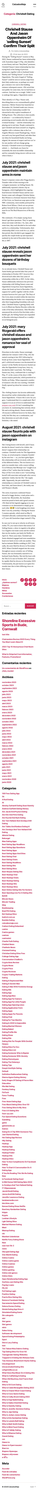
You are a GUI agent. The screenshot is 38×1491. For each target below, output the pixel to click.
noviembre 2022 (9, 719)
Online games (8, 1267)
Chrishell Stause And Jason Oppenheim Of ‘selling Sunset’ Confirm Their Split (19, 37)
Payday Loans (8, 1285)
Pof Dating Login (9, 1291)
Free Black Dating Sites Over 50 (15, 1104)
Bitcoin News (7, 899)
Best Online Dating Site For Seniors (17, 890)
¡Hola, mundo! (8, 671)
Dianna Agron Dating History (14, 1077)
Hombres (6, 588)
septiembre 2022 (9, 725)
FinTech (5, 1092)
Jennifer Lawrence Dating (13, 1197)
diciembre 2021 (8, 752)
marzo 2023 (7, 706)
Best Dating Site (9, 866)
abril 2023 (6, 703)
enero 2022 (7, 749)
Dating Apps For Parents (12, 1014)
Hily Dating (6, 1140)
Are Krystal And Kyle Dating (14, 818)
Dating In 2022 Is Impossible (14, 1023)
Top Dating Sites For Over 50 (14, 1352)
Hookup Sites (7, 1159)
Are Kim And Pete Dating (12, 815)
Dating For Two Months (12, 1020)
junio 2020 (6, 782)
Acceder (5, 1469)
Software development (12, 1333)
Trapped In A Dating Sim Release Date (18, 1358)
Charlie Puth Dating (10, 941)
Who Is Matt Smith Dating (13, 1424)
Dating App (6, 993)
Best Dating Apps (9, 850)
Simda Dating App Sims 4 (12, 1309)
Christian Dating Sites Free (13, 953)
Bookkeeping (7, 908)
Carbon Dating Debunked (13, 926)
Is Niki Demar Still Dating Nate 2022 (17, 1182)
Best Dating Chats (9, 859)
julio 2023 (6, 694)
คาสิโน (4, 1457)
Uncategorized (8, 1364)
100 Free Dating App (10, 793)
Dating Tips (7, 1065)
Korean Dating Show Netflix (13, 1206)
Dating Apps (7, 1011)
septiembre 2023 (9, 688)
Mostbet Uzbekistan (10, 1237)
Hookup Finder (8, 1153)
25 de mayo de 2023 (20, 54)
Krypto (5, 1215)
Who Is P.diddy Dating (11, 1430)
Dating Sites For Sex (10, 1047)
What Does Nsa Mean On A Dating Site (18, 1373)
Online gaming (8, 1270)
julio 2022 (6, 731)
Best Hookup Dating (10, 881)
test (3, 1346)
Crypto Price (7, 968)
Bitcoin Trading (8, 902)
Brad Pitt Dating (8, 911)
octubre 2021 (7, 758)
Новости (6, 1442)
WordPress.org (8, 1478)
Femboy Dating (8, 1089)
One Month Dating (10, 1255)
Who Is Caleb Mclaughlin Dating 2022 (18, 1388)
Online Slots (7, 1276)
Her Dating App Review (12, 1137)
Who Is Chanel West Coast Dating (16, 1391)
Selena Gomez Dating (11, 1306)
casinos (5, 935)
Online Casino (8, 1258)
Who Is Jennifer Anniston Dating (16, 1409)
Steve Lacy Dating (10, 1342)
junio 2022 (6, 734)
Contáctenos (7, 596)
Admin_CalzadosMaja (21, 51)
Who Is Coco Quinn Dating (13, 1394)
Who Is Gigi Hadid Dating (12, 1400)
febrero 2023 (7, 709)
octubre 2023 (8, 685)
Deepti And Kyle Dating (12, 1068)
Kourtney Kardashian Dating (14, 1209)
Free (4, 1098)
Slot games (7, 1324)
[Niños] (26, 584)
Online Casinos (8, 1264)
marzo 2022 (7, 743)
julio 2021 (6, 767)
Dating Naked (7, 1029)
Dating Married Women (12, 1026)
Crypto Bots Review (10, 962)
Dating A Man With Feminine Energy (17, 987)
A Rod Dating (7, 799)
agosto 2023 (7, 691)
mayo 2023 (7, 700)
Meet (4, 1227)
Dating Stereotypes (10, 1059)
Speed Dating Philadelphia (13, 1336)
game (4, 1123)
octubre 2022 (8, 722)
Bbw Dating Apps (9, 841)
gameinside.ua (8, 1126)
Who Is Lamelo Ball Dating (13, 1421)
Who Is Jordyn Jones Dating (14, 1415)
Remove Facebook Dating (13, 1300)
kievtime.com (8, 1203)
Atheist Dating (8, 835)
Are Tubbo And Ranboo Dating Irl (16, 826)
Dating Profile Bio (9, 1032)
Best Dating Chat (9, 856)
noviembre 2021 (9, 755)
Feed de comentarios (11, 1475)
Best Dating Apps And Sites (13, 853)
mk (3, 1233)
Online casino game (10, 1261)
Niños (4, 591)
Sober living (7, 1330)
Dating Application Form (12, 1008)
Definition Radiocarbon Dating (15, 1074)
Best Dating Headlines (11, 862)
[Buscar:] (12, 606)
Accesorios (7, 593)
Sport (4, 1339)
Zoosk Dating (7, 1436)
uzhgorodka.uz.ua (9, 1370)
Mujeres (5, 585)
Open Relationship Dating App (15, 1279)
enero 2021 (7, 776)
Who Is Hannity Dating (11, 1406)
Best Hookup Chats (10, 878)
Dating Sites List (9, 1050)
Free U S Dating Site (10, 1111)
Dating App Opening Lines (13, 1005)
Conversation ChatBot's (12, 959)
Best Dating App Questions (13, 847)
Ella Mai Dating (8, 1086)
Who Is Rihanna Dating (11, 1433)
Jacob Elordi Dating (10, 1191)
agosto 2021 (7, 764)
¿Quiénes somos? (9, 582)
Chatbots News (8, 947)
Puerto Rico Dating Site (12, 1297)
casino (5, 929)
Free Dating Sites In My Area (14, 1107)
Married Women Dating (12, 1224)
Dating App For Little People (14, 1002)
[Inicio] (22, 580)
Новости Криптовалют (12, 1445)
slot (3, 1318)
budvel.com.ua (8, 917)
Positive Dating (8, 1294)
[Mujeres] (30, 580)
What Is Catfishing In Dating (14, 1376)
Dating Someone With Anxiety (15, 1056)
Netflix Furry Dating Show (13, 1240)
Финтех (5, 1448)
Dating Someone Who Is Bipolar (15, 1053)
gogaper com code (8, 405)
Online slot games (9, 1273)
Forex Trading (8, 1095)
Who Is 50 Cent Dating (11, 1385)
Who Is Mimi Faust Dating (13, 1427)
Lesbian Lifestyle (9, 1218)
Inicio (4, 580)
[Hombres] (34, 580)
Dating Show (7, 1035)
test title (5, 634)
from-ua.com (7, 1114)
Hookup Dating (8, 1150)
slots (4, 1327)
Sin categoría (7, 1315)
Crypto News (7, 965)
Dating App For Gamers (12, 999)
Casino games (8, 932)
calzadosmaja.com (10, 923)
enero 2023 (7, 712)
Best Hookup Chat (10, 875)
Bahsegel (6, 838)
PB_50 (5, 1288)
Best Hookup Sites (10, 887)
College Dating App (10, 956)
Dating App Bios (9, 996)
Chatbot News (8, 944)
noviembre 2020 (9, 779)
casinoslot (6, 938)
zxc (3, 1439)
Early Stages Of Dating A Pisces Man (17, 1080)
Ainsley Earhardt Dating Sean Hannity (18, 806)
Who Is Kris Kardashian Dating (15, 1418)
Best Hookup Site (9, 884)
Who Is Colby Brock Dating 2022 (16, 1397)
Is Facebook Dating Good (12, 1179)
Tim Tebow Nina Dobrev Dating (15, 1349)
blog (4, 905)
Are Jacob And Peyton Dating (14, 812)
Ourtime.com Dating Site (12, 1282)
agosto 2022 (7, 728)
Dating (5, 978)
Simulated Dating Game (12, 1312)
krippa (4, 1212)
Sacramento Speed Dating (13, 1303)
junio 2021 (6, 770)
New (4, 1243)
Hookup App (7, 1147)
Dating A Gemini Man (11, 984)
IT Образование (9, 1188)
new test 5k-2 (8, 1246)
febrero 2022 (7, 746)
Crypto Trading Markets (12, 975)
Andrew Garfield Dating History (15, 809)
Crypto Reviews (9, 972)
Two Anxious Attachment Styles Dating (18, 1361)
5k (3, 796)
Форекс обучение (10, 1454)
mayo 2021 (6, 773)
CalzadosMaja (19, 4)
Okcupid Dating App (10, 1252)
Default (5, 1071)
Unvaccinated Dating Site (13, 1367)
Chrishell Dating (19, 24)
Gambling (6, 1120)
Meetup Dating (8, 1230)
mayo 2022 (7, 737)
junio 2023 (6, 697)
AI (3, 803)
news (4, 1249)
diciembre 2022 (9, 716)
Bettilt (4, 896)
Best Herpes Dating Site (12, 872)
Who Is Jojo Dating (10, 1412)
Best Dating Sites (9, 869)
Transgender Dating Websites (15, 1355)
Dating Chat (7, 1017)
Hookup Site (7, 1156)
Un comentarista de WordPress (15, 668)
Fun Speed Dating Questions (14, 1117)
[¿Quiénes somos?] (26, 580)
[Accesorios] (30, 584)
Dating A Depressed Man (12, 981)
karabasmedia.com (10, 1200)
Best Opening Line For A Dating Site (17, 893)
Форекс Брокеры (10, 1451)
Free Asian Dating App (11, 1101)
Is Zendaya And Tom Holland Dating (17, 1185)
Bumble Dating (8, 920)
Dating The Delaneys (11, 1062)
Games (5, 1129)
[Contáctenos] (34, 584)
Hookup (5, 1144)
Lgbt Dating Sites (9, 1221)
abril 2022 (6, 740)
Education (6, 1083)
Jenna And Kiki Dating (11, 1194)
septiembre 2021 (9, 761)
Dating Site (6, 1038)
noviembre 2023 (9, 682)
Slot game (6, 1321)
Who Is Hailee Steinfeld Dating (15, 1403)
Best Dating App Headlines (13, 844)
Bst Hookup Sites (9, 914)
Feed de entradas (9, 1472)
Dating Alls (6, 990)
